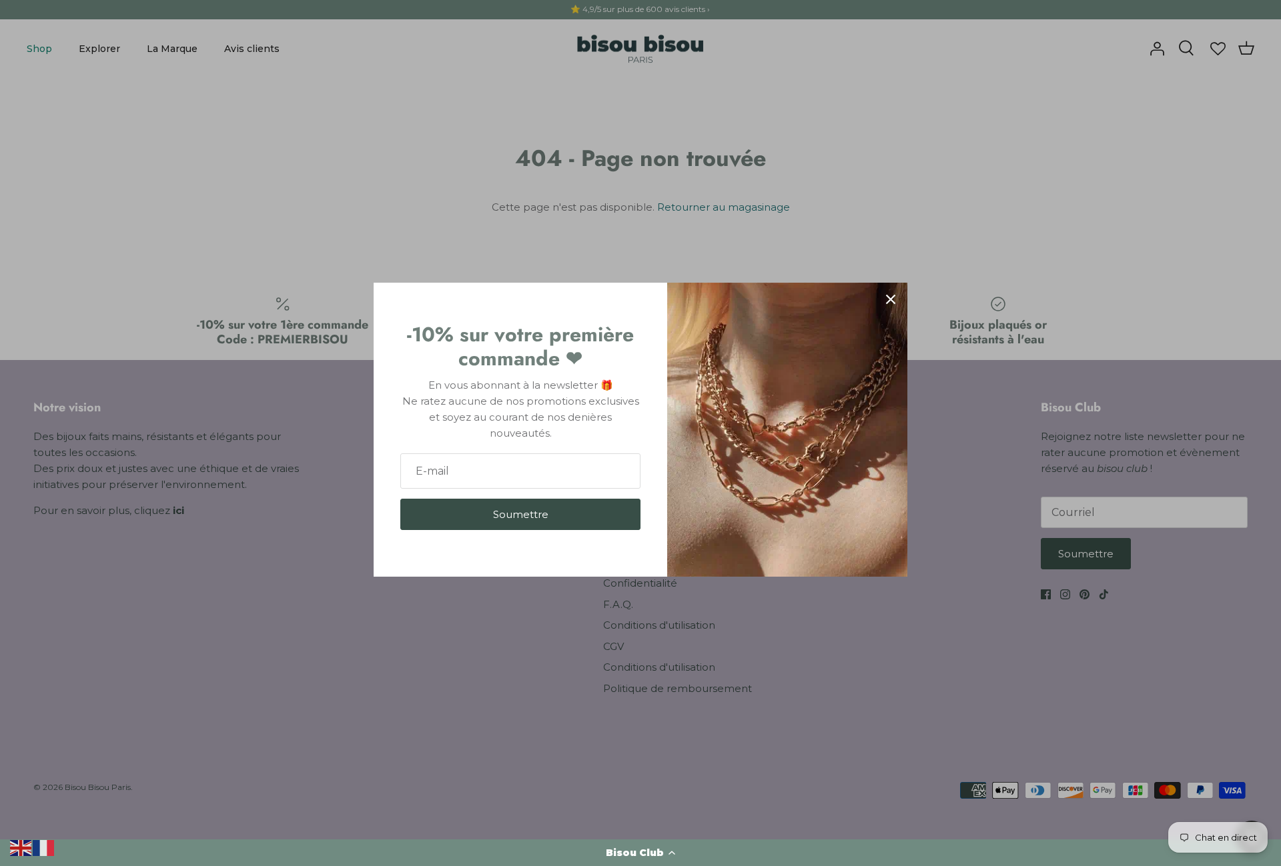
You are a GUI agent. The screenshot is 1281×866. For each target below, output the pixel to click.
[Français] (44, 847)
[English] (21, 847)
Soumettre (520, 514)
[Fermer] (890, 299)
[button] (640, 852)
